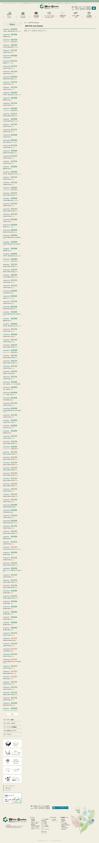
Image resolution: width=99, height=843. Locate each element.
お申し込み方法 (64, 827)
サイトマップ (8, 790)
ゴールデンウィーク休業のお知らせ (10, 41)
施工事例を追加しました (8, 624)
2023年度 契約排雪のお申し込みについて (12, 255)
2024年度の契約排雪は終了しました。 (11, 121)
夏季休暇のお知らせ (7, 36)
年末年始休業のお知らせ (8, 292)
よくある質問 (44, 822)
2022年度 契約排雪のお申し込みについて (12, 325)
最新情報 (33, 819)
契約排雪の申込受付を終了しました (10, 522)
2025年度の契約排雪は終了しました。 (11, 47)
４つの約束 (53, 819)
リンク (42, 827)
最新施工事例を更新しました (9, 705)
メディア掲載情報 (45, 826)
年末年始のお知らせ (7, 57)
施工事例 (33, 824)
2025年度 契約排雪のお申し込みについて (12, 94)
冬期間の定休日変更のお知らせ (9, 506)
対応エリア (63, 822)
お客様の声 (43, 820)
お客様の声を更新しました (8, 52)
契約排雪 (63, 819)
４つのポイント (54, 820)
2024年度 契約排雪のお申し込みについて (12, 173)
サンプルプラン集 (35, 827)
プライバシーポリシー (10, 785)
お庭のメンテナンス (35, 828)
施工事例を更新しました (8, 554)
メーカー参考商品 (45, 819)
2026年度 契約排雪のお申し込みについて (12, 31)
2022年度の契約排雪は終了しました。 (11, 277)
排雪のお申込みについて (8, 678)
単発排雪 (63, 820)
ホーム (26, 22)
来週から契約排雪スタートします (10, 142)
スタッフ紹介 (44, 823)
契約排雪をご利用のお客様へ (9, 373)
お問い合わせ (8, 788)
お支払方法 (63, 829)
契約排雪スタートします (8, 63)
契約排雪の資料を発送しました (9, 673)
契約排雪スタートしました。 (9, 226)
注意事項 (63, 826)
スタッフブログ (44, 824)
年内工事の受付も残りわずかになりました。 (12, 549)
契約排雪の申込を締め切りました (10, 78)
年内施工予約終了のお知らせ (9, 336)
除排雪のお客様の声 (65, 825)
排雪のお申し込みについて (8, 427)
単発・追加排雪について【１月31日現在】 (12, 384)
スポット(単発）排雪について (9, 394)
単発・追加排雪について (8, 389)
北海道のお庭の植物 (35, 825)
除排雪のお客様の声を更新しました (10, 115)
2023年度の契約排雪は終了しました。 (11, 200)
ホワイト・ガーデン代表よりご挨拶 (35, 822)
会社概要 (33, 820)
